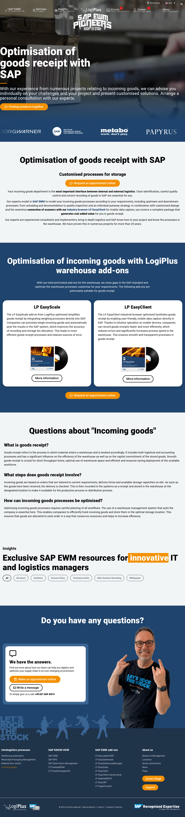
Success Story (58, 578)
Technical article (81, 578)
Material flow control (11, 763)
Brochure (21, 578)
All (7, 578)
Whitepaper (135, 578)
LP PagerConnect (103, 786)
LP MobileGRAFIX (103, 778)
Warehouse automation (12, 756)
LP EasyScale (101, 767)
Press (144, 771)
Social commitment (151, 763)
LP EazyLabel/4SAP (104, 756)
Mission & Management (153, 756)
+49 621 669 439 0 (45, 694)
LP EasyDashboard (104, 759)
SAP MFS (52, 759)
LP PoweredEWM (56, 767)
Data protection (88, 807)
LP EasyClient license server (108, 775)
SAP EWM (39, 201)
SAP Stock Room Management (63, 763)
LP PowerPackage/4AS (59, 771)
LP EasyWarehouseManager (108, 763)
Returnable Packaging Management (18, 759)
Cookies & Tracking (114, 807)
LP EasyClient (101, 771)
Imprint (101, 807)
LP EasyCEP (101, 782)
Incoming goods (9, 767)
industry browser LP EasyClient (86, 209)
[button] (170, 3)
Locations (147, 759)
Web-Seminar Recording (109, 578)
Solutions (38, 578)
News (144, 767)
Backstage (155, 3)
